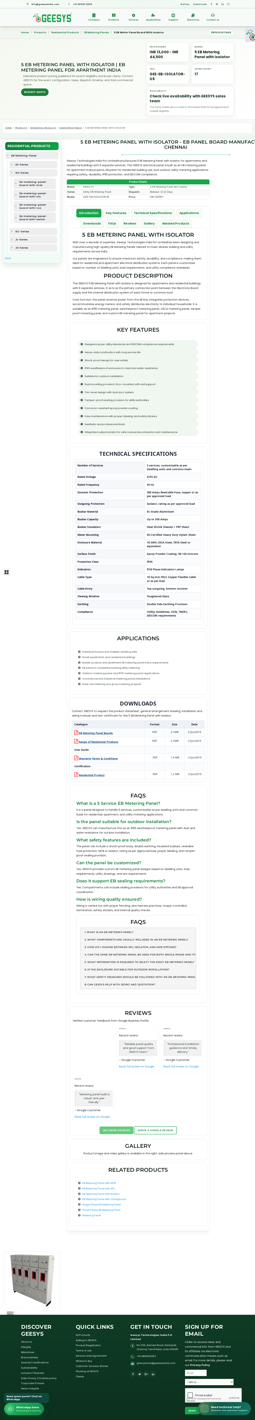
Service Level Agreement (91, 1356)
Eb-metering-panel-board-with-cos (33, 206)
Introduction (89, 213)
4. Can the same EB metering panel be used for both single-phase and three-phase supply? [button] (140, 954)
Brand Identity (29, 1357)
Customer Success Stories (92, 1366)
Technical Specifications (153, 213)
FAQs (112, 223)
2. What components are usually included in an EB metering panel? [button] (136, 939)
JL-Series (21, 239)
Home (25, 32)
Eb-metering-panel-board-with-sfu (33, 195)
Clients (80, 1376)
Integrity (26, 1347)
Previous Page (221, 32)
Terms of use (84, 1350)
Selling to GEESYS (86, 1340)
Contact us (212, 19)
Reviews (130, 223)
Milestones (27, 1352)
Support (173, 19)
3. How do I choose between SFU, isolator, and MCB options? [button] (131, 947)
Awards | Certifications (35, 1362)
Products (113, 19)
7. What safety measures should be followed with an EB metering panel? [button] (140, 976)
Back (8, 258)
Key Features (116, 213)
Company (94, 19)
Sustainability (29, 1368)
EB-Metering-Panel (23, 155)
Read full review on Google (136, 1066)
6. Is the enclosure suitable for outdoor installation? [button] (127, 969)
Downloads (200, 4)
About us (26, 1342)
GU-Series (22, 173)
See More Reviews (116, 1130)
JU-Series (21, 248)
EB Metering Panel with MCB (99, 1183)
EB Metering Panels (96, 32)
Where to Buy (84, 1361)
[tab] (138, 932)
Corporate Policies (32, 1383)
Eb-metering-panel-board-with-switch (33, 217)
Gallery (184, 4)
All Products (83, 1335)
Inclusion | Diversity (32, 1373)
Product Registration (88, 1345)
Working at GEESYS (87, 1371)
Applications (153, 19)
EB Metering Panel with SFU (98, 1188)
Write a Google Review (155, 1130)
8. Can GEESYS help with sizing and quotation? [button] (120, 984)
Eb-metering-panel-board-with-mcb (33, 183)
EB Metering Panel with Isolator (101, 1194)
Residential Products (65, 32)
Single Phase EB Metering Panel (101, 1204)
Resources (193, 19)
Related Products (175, 223)
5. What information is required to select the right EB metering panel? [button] (140, 962)
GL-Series (21, 164)
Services (133, 19)
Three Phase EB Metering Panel (101, 1210)
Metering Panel (91, 1215)
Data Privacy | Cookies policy (39, 1378)
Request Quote (35, 92)
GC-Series (22, 231)
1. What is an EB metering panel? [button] (109, 932)
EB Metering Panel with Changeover (104, 1199)
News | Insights (30, 1388)
